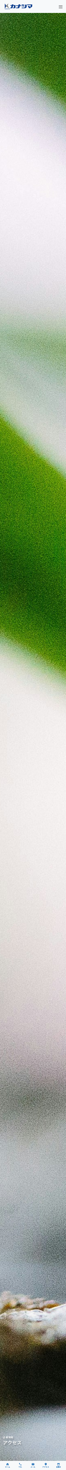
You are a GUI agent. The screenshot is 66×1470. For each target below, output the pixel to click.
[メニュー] (60, 7)
